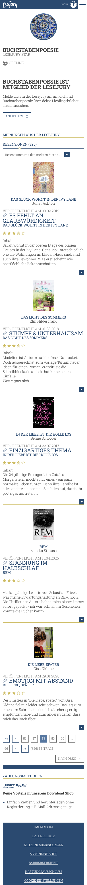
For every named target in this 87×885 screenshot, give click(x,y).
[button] (69, 4)
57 (34, 738)
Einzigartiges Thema (40, 450)
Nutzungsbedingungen (43, 845)
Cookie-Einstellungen (43, 880)
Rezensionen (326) (20, 144)
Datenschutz (43, 836)
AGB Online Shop (43, 854)
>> (25, 748)
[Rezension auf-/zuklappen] (81, 272)
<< (6, 738)
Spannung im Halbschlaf (25, 565)
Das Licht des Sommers (43, 317)
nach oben (67, 758)
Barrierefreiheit (43, 862)
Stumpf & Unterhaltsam (46, 333)
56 (25, 738)
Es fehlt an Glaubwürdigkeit (29, 218)
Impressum (43, 827)
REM (43, 546)
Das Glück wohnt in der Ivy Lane (43, 199)
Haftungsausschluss (43, 871)
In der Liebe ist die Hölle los (43, 434)
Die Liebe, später (43, 664)
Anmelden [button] (14, 116)
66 (6, 748)
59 (53, 738)
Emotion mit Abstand (41, 680)
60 (62, 738)
